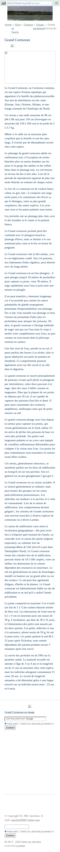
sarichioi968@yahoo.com (25, 819)
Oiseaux (28, 24)
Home (8, 24)
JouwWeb (20, 845)
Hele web (12, 723)
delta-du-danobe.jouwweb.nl (37, 723)
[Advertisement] (18, 743)
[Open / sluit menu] (56, 3)
